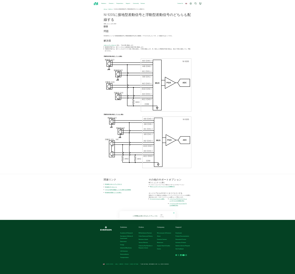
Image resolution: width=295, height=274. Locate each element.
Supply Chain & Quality (163, 245)
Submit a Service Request (182, 245)
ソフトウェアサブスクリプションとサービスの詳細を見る (178, 200)
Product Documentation (182, 236)
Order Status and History (146, 236)
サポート (110, 9)
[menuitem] (104, 3)
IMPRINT (121, 264)
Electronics (123, 241)
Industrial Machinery (126, 248)
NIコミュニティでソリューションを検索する (162, 186)
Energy (122, 244)
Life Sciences (124, 251)
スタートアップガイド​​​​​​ (110, 45)
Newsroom (160, 242)
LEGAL (116, 264)
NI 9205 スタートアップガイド (113, 184)
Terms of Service (143, 242)
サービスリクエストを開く (157, 199)
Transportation (124, 257)
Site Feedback (179, 249)
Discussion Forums (180, 239)
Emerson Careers (162, 239)
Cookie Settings (134, 264)
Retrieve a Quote (143, 239)
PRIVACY (127, 264)
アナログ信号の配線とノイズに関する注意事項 (118, 190)
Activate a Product (180, 242)
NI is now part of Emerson (164, 233)
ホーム (105, 9)
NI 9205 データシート (111, 187)
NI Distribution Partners (145, 233)
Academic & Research (126, 233)
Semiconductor (124, 254)
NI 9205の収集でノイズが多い (113, 192)
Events (159, 249)
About (159, 236)
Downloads (178, 233)
